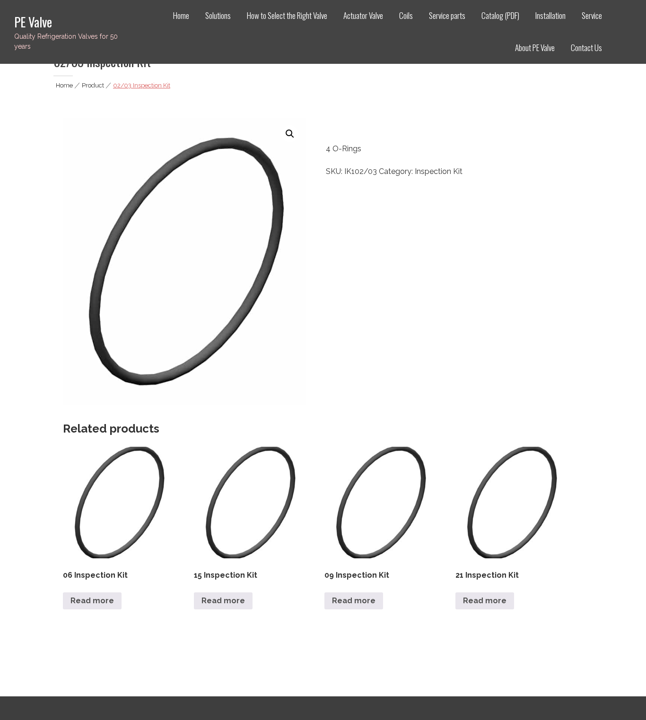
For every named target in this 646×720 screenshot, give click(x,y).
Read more (92, 600)
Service (592, 15)
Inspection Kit (439, 171)
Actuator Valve (363, 15)
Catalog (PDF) (500, 15)
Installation (550, 15)
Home (181, 15)
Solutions (218, 15)
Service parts (447, 15)
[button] (289, 133)
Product (93, 85)
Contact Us (586, 47)
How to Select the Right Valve (287, 15)
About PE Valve (535, 47)
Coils (406, 15)
